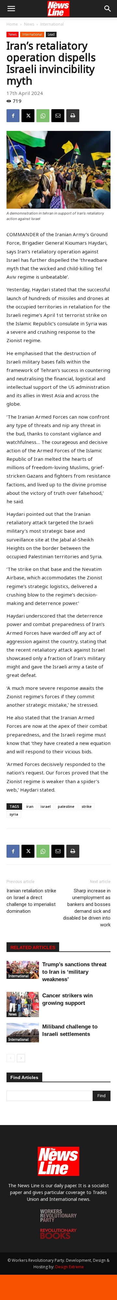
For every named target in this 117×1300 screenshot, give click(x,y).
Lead (51, 34)
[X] (27, 115)
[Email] (57, 115)
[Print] (72, 115)
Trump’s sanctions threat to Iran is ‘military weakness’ (74, 971)
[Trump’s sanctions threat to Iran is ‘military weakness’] (22, 970)
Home (12, 24)
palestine (66, 806)
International (52, 24)
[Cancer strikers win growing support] (22, 1004)
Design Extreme (69, 1267)
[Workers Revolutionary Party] (58, 1220)
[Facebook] (13, 115)
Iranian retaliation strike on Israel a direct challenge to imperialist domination (31, 901)
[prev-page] (10, 1058)
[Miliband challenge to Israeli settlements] (22, 1032)
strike (87, 806)
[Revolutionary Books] (58, 1237)
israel (46, 806)
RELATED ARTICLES (32, 947)
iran (29, 806)
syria (13, 814)
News (29, 24)
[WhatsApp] (42, 115)
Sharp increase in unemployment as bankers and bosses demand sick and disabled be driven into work (86, 908)
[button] (11, 8)
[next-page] (21, 1058)
